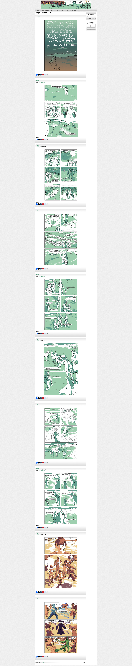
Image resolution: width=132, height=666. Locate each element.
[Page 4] (61, 265)
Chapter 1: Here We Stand (42, 82)
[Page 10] (61, 653)
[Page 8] (61, 524)
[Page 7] (61, 459)
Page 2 (38, 80)
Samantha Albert (39, 17)
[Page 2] (61, 136)
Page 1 (38, 16)
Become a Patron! (88, 20)
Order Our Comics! (71, 10)
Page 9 (38, 533)
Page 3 (38, 145)
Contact (64, 10)
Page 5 (38, 274)
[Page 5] (61, 330)
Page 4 (38, 210)
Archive (42, 10)
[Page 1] (61, 71)
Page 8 (38, 468)
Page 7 (38, 404)
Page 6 (38, 339)
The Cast (47, 10)
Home (38, 10)
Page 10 (38, 598)
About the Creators (55, 10)
